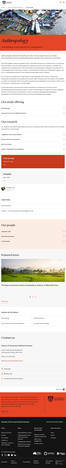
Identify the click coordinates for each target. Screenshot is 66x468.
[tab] (30, 296)
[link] (3, 7)
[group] (33, 274)
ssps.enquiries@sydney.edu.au (14, 360)
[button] (60, 2)
